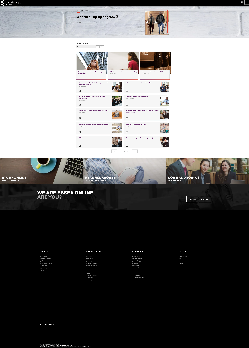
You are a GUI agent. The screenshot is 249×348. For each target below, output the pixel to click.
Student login (135, 265)
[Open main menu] (246, 2)
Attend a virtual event (45, 267)
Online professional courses (46, 261)
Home (78, 10)
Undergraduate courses (45, 258)
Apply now (173, 180)
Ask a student (182, 261)
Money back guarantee (91, 263)
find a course (9, 180)
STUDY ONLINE (138, 252)
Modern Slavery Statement (93, 280)
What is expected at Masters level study (123, 72)
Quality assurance (183, 256)
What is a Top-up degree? (96, 17)
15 (124, 151)
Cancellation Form (138, 279)
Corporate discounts (91, 261)
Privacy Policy (90, 277)
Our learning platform (137, 258)
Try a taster (205, 199)
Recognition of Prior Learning (46, 263)
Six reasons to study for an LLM (152, 72)
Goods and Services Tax (91, 265)
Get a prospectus (94, 180)
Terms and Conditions (92, 279)
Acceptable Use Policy (92, 275)
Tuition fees (89, 256)
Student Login (44, 296)
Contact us (192, 199)
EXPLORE (182, 252)
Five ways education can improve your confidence (91, 72)
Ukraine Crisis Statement (140, 280)
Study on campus (136, 267)
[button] (242, 2)
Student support (136, 260)
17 (130, 151)
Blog (82, 10)
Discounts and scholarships (92, 260)
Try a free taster (43, 265)
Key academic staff (136, 261)
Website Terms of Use (139, 277)
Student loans (89, 258)
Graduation (135, 263)
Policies (180, 260)
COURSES (44, 252)
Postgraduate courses (45, 260)
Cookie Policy (137, 275)
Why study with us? (136, 256)
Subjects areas (43, 256)
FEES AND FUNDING (94, 252)
